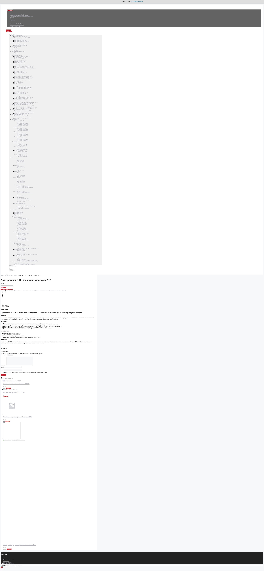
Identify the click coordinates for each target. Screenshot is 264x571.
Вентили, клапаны (16, 89)
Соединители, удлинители (23, 230)
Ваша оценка (4, 354)
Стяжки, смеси (15, 183)
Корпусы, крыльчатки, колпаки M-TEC (23, 113)
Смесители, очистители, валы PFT (22, 65)
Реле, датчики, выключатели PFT (22, 86)
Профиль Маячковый (22, 223)
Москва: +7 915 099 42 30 (16, 23)
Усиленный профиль (22, 228)
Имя (2, 367)
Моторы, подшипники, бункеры (19, 99)
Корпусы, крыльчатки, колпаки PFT (22, 110)
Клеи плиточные (21, 164)
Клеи (13, 157)
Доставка (11, 268)
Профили (14, 216)
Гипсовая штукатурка (22, 144)
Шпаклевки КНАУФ (19, 120)
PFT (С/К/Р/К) (17, 81)
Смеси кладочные (21, 188)
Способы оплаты (13, 266)
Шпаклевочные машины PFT (21, 40)
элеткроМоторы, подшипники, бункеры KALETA (26, 102)
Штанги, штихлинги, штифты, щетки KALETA (25, 107)
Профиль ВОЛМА (18, 232)
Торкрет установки (16, 49)
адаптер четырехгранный (44, 290)
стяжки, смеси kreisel (19, 197)
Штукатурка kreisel (18, 150)
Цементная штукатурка (22, 145)
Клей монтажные (21, 175)
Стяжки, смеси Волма (19, 191)
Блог (10, 271)
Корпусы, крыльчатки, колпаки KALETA (24, 112)
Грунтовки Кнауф (18, 211)
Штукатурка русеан (19, 154)
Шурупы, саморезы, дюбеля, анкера (22, 263)
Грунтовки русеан (18, 214)
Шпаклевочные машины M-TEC (22, 41)
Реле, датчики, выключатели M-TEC (22, 88)
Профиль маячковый (22, 238)
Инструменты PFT (18, 243)
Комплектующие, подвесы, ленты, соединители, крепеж (25, 261)
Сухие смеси (6, 561)
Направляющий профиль (23, 219)
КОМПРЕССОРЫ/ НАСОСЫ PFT (22, 56)
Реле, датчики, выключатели (18, 84)
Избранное (12, 18)
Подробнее (5, 396)
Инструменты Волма (19, 249)
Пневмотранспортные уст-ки (18, 51)
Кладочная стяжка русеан (23, 208)
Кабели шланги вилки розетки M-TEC (23, 78)
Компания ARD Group (8, 563)
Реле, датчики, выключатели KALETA (23, 87)
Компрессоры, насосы (17, 55)
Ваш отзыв (3, 365)
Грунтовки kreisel (18, 213)
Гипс (18, 190)
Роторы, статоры (15, 70)
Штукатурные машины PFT (20, 36)
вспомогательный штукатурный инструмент (27, 248)
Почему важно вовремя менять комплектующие (21, 16)
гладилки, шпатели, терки (23, 245)
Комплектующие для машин (18, 63)
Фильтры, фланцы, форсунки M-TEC (23, 98)
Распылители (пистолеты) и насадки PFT (24, 66)
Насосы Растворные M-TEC (20, 61)
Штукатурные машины (17, 35)
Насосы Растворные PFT (20, 60)
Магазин (12, 17)
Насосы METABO (18, 62)
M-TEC (16, 47)
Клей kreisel (17, 171)
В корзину (3, 287)
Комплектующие (9, 275)
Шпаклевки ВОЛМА (19, 126)
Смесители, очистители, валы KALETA (23, 67)
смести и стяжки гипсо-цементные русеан (27, 206)
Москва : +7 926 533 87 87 (16, 26)
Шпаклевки (14, 119)
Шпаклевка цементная (22, 123)
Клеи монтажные (21, 162)
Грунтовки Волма (18, 212)
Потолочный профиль (22, 218)
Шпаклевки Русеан (18, 136)
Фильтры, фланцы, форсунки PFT (22, 96)
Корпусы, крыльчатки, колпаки (19, 109)
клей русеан (17, 177)
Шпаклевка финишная (22, 125)
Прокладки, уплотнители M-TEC (22, 118)
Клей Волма (17, 165)
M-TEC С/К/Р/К (18, 83)
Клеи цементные (21, 161)
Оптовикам (11, 265)
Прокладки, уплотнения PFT (21, 115)
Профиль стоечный (21, 225)
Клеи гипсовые (20, 160)
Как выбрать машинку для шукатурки (19, 15)
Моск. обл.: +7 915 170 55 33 (17, 25)
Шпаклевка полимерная (22, 124)
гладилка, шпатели (21, 251)
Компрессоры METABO (20, 57)
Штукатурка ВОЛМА (19, 146)
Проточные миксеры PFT (20, 44)
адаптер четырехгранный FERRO (58, 290)
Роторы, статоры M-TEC (20, 73)
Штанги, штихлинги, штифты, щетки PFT (24, 105)
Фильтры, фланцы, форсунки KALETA (23, 97)
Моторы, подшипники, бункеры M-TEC (23, 103)
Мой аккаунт (12, 270)
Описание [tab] (5, 305)
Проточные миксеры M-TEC (21, 45)
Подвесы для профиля (22, 229)
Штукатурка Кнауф (18, 143)
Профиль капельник (22, 224)
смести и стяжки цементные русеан (25, 204)
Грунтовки (14, 209)
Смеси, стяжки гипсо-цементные (25, 187)
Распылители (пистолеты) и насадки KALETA (25, 68)
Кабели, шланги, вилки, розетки (19, 75)
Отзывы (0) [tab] (6, 306)
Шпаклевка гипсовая (22, 122)
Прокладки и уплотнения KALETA (22, 117)
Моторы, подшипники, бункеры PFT (23, 101)
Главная (2, 275)
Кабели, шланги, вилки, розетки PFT (23, 76)
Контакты (12, 20)
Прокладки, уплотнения (17, 114)
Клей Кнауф (17, 159)
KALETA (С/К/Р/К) (18, 82)
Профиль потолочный (22, 234)
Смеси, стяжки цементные (23, 186)
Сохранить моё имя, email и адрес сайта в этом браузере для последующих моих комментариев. (24, 372)
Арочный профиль (21, 222)
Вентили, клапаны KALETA (21, 92)
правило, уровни (21, 244)
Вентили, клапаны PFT (19, 91)
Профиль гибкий (21, 237)
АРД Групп (10, 7)
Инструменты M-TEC (19, 255)
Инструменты (15, 242)
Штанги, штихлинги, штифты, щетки (20, 104)
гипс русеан (20, 207)
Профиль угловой (21, 227)
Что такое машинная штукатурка (18, 14)
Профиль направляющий (23, 233)
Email (2, 369)
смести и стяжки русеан (20, 203)
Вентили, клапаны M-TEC (20, 93)
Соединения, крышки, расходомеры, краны (22, 79)
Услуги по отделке (7, 562)
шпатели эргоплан (21, 246)
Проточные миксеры (16, 42)
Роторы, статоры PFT (19, 71)
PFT (15, 52)
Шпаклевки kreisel (18, 131)
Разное (15, 275)
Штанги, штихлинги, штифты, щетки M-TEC (25, 108)
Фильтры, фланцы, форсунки (18, 94)
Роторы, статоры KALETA (20, 72)
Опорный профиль (21, 221)
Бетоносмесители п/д (16, 46)
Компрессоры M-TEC (19, 58)
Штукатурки (14, 141)
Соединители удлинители (23, 240)
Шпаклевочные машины (17, 39)
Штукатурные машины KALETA (22, 37)
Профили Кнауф (18, 217)
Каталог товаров (13, 34)
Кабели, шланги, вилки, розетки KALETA (24, 77)
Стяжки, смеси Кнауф (19, 185)
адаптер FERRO (33, 290)
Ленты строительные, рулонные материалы (24, 264)
